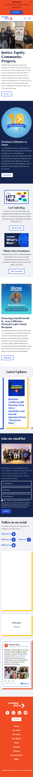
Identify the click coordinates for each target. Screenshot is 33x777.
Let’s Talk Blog (16, 208)
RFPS (16, 759)
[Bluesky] (25, 713)
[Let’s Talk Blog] (16, 197)
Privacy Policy (16, 755)
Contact (16, 747)
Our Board (16, 739)
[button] (29, 18)
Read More (7, 175)
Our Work (16, 730)
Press (16, 743)
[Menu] (29, 18)
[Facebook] (7, 713)
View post (16, 627)
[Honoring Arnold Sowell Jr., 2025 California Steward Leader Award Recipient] (16, 299)
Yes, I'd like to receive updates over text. (17, 500)
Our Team (16, 734)
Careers (16, 751)
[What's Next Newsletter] (16, 240)
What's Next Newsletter (16, 251)
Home (16, 726)
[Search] (25, 18)
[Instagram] (13, 713)
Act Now (15, 12)
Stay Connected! (16, 271)
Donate (16, 719)
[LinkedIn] (19, 713)
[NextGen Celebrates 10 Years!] (16, 122)
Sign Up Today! (16, 228)
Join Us (6, 94)
